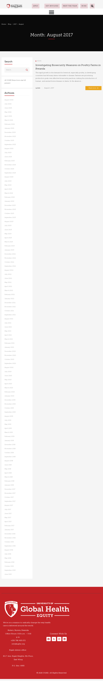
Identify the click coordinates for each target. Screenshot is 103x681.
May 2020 (8, 380)
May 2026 (8, 112)
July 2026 (8, 104)
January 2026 (9, 128)
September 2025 (10, 144)
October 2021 (9, 311)
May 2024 (8, 185)
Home (4, 24)
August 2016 (9, 550)
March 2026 (9, 120)
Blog (9, 24)
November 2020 (10, 355)
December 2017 (10, 489)
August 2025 (9, 148)
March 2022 (9, 290)
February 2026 (10, 124)
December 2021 (10, 303)
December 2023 (10, 205)
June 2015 (8, 574)
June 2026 (8, 108)
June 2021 (8, 327)
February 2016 (9, 562)
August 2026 (9, 100)
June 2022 (8, 278)
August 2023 (9, 221)
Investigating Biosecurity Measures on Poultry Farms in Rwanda (68, 67)
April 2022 (8, 286)
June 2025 (8, 157)
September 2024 (10, 173)
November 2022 (10, 258)
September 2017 (10, 501)
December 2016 (10, 534)
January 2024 (9, 201)
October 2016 (9, 542)
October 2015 (9, 566)
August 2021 (9, 319)
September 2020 (10, 363)
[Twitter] (3, 592)
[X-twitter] (54, 639)
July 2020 (8, 371)
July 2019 (8, 420)
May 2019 (8, 424)
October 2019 (9, 408)
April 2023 (8, 238)
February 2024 (10, 197)
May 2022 (8, 282)
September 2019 (10, 412)
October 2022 (9, 262)
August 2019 (9, 416)
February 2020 (10, 392)
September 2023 (10, 217)
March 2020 (9, 388)
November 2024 (10, 165)
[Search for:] (17, 70)
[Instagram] (5, 592)
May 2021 (8, 331)
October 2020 (9, 359)
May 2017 (8, 517)
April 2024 (8, 189)
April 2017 (8, 521)
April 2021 (8, 335)
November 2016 (10, 538)
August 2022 (9, 270)
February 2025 (10, 161)
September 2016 (10, 546)
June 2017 (8, 513)
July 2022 (8, 274)
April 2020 (8, 384)
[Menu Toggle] (51, 12)
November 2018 (10, 448)
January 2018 (9, 485)
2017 (15, 24)
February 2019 (9, 436)
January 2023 (9, 250)
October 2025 (9, 140)
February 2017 (9, 525)
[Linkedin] (7, 592)
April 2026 (8, 116)
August (21, 24)
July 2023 (8, 225)
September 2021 (10, 315)
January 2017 (9, 530)
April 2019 (8, 428)
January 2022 (9, 298)
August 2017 (9, 505)
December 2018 (10, 444)
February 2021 (9, 343)
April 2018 (8, 473)
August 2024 (9, 177)
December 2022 (10, 254)
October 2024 (9, 169)
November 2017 (10, 493)
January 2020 (9, 396)
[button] (92, 6)
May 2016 (8, 558)
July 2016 (8, 554)
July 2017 (8, 509)
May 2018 (8, 469)
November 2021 (10, 307)
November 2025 (10, 136)
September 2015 (10, 570)
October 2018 (9, 452)
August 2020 (9, 367)
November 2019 (10, 404)
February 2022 (10, 294)
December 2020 (10, 351)
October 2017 (9, 497)
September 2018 (10, 457)
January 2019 (9, 440)
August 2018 (9, 461)
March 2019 (9, 432)
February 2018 (9, 481)
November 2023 (10, 209)
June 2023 (8, 230)
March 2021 (9, 339)
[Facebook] (1, 592)
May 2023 (8, 234)
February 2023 (10, 246)
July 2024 (8, 181)
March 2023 (9, 242)
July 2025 (8, 152)
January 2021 (9, 347)
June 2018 (8, 465)
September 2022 (10, 266)
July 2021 (8, 323)
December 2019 (10, 400)
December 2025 (10, 132)
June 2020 (8, 375)
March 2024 (9, 193)
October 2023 (9, 213)
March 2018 (9, 477)
